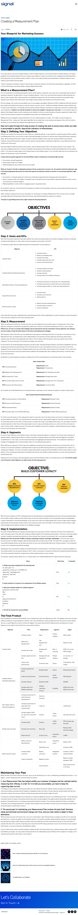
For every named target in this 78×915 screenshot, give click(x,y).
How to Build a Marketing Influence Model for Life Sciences (30, 853)
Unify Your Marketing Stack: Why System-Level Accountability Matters (34, 865)
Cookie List (62, 912)
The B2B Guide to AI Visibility (21, 877)
